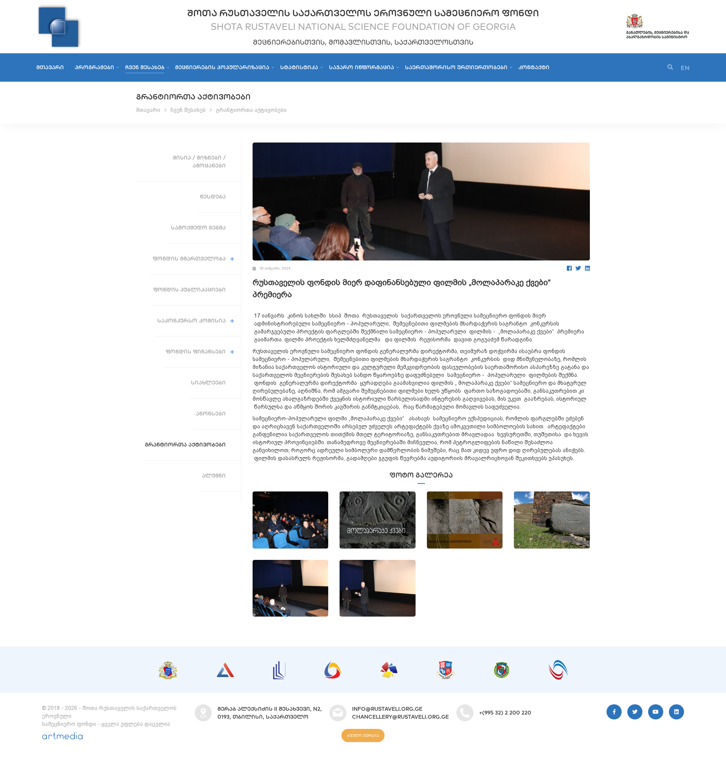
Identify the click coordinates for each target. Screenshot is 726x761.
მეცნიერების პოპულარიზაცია (222, 67)
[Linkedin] (676, 711)
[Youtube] (655, 711)
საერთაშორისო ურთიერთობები (456, 67)
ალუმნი (214, 475)
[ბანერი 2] (225, 666)
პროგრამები (94, 67)
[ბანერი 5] (388, 666)
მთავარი (50, 67)
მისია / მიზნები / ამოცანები (199, 161)
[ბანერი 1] (167, 665)
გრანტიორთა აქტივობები (251, 110)
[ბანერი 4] (332, 665)
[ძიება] (670, 67)
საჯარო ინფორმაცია (361, 67)
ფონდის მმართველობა (189, 258)
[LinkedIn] (587, 268)
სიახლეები (208, 382)
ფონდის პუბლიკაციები (189, 289)
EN (685, 67)
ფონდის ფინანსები (196, 351)
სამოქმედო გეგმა (198, 227)
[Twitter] (578, 268)
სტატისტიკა (299, 67)
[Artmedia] (62, 738)
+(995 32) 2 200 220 (505, 712)
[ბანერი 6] (445, 665)
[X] (634, 711)
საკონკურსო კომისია (191, 320)
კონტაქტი (533, 67)
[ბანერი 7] (501, 666)
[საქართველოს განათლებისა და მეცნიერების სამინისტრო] (657, 16)
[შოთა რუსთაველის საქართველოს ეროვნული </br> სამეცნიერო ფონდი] (59, 8)
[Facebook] (569, 268)
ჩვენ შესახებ (144, 67)
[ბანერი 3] (279, 665)
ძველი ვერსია (363, 735)
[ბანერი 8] (558, 664)
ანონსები (211, 413)
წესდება (213, 196)
